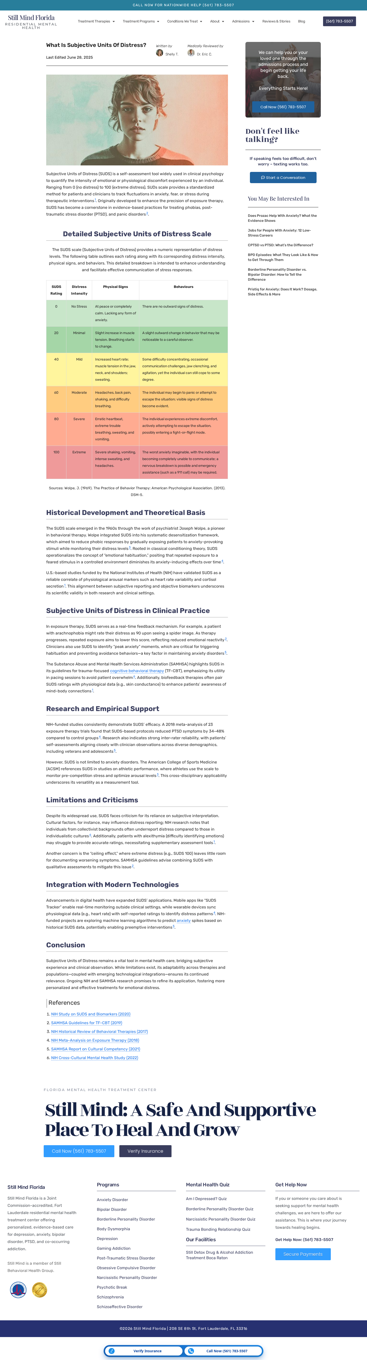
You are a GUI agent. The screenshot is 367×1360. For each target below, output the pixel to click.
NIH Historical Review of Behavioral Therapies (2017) (99, 1031)
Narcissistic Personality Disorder (127, 1277)
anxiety (184, 920)
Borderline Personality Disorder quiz (219, 1209)
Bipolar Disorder (112, 1209)
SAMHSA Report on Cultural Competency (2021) (95, 1049)
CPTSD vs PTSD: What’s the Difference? (280, 245)
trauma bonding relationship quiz (218, 1229)
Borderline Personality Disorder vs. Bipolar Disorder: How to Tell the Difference (277, 274)
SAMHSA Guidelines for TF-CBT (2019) (86, 1022)
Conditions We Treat (182, 21)
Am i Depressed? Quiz (206, 1198)
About (214, 21)
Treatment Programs (139, 21)
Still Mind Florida (31, 17)
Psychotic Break (112, 1287)
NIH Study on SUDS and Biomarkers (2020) (90, 1014)
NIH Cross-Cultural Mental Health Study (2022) (94, 1057)
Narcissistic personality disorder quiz (220, 1219)
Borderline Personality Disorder (126, 1219)
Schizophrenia (110, 1297)
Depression (107, 1238)
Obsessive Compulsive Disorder (126, 1267)
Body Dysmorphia (113, 1229)
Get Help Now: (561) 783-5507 (304, 1239)
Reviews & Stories (276, 21)
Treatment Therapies (94, 21)
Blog (301, 21)
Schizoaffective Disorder (120, 1306)
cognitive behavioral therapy (137, 670)
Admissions (241, 21)
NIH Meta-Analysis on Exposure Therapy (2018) (95, 1040)
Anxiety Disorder (112, 1199)
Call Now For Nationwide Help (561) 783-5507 (183, 5)
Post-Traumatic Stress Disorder (126, 1258)
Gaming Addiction (114, 1248)
